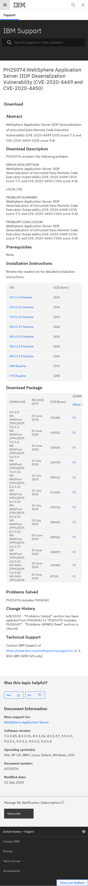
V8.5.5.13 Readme (21, 356)
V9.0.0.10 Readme (21, 317)
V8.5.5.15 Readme (21, 336)
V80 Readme (17, 366)
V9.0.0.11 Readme (21, 307)
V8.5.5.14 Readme (21, 346)
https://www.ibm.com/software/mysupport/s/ (39, 651)
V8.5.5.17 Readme (21, 327)
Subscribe (13, 813)
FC (74, 418)
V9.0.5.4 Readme (20, 297)
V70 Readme (17, 376)
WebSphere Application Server (26, 722)
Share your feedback (72, 882)
